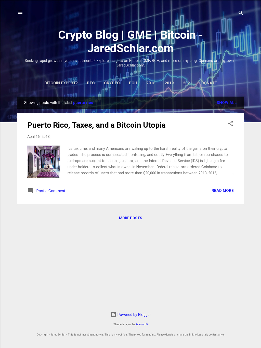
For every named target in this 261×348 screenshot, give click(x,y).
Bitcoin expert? (61, 83)
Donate (209, 83)
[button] (231, 124)
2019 (169, 83)
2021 (187, 83)
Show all (227, 102)
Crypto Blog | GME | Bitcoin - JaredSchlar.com (130, 41)
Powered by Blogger (133, 314)
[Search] (241, 14)
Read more (223, 190)
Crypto (112, 83)
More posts (130, 218)
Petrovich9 (142, 324)
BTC (91, 83)
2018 (150, 83)
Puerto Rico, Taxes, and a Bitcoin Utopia (96, 125)
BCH (133, 83)
